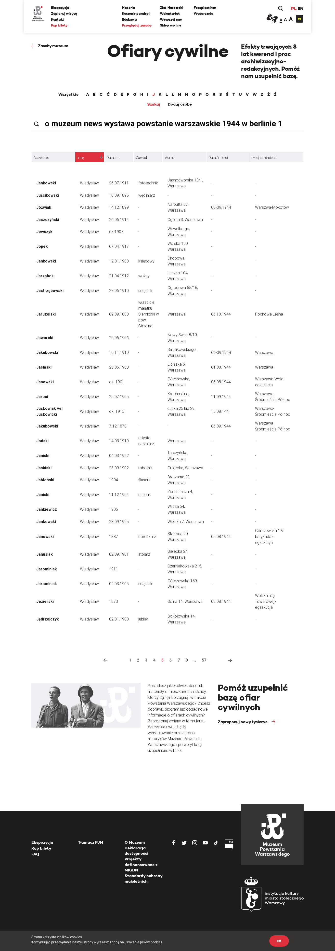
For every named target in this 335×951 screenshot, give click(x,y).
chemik (144, 494)
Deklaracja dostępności (136, 850)
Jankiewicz (46, 509)
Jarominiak (46, 569)
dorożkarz (147, 536)
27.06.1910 (119, 290)
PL (293, 8)
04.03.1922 (119, 455)
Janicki (42, 455)
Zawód (141, 158)
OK (279, 941)
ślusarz (144, 480)
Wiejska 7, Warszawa (186, 521)
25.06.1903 (119, 367)
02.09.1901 (119, 554)
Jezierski (45, 601)
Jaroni (42, 396)
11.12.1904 (119, 494)
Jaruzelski (46, 314)
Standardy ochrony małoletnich (143, 878)
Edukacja (129, 19)
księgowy (146, 261)
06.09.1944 (221, 426)
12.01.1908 (119, 261)
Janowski (45, 382)
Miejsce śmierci (264, 158)
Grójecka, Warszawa (185, 468)
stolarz (144, 554)
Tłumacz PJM (90, 842)
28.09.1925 (119, 521)
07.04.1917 (119, 246)
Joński (42, 441)
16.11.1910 (119, 352)
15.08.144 (220, 411)
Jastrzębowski (50, 290)
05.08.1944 (221, 382)
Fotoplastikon (205, 7)
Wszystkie (68, 94)
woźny (144, 276)
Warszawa (177, 314)
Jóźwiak (43, 207)
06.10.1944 (221, 314)
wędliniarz (146, 195)
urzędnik (145, 290)
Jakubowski (47, 352)
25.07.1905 (119, 396)
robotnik (145, 468)
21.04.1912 (119, 276)
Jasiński (44, 367)
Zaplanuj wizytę (64, 13)
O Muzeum (135, 842)
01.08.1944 (221, 367)
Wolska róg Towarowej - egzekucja (265, 601)
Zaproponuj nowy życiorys (243, 721)
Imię (80, 158)
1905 (113, 509)
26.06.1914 (119, 219)
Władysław (89, 183)
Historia (128, 7)
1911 (113, 569)
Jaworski (44, 337)
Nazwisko (41, 158)
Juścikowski (47, 195)
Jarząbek (45, 276)
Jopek (42, 246)
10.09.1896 (119, 195)
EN (300, 8)
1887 (113, 536)
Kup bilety (59, 25)
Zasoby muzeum (53, 45)
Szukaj (153, 104)
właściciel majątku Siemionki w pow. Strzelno (148, 314)
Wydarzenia (203, 13)
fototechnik (148, 183)
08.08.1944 (221, 601)
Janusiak (44, 554)
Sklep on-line (170, 25)
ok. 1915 (116, 411)
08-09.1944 (221, 207)
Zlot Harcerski (171, 7)
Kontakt (57, 19)
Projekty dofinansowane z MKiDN (141, 864)
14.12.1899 (119, 207)
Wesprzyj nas (171, 19)
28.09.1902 (119, 468)
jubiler (143, 619)
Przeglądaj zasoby (137, 25)
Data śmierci (218, 158)
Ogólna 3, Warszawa (185, 219)
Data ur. (112, 158)
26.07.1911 (119, 183)
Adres (169, 158)
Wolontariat (170, 13)
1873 (113, 601)
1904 (113, 480)
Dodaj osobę (180, 104)
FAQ (35, 854)
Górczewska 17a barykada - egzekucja (269, 536)
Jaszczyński (47, 219)
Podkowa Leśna (269, 314)
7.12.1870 (118, 426)
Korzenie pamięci (136, 13)
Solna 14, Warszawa (185, 601)
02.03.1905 (119, 583)
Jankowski (46, 183)
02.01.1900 (119, 619)
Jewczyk (44, 231)
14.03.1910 (119, 441)
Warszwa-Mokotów (272, 207)
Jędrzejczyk (47, 619)
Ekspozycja (60, 7)
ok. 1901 (116, 382)
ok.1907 (116, 231)
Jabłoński (45, 480)
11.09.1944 (221, 396)
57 (204, 660)
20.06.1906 (119, 337)
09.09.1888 (119, 314)
